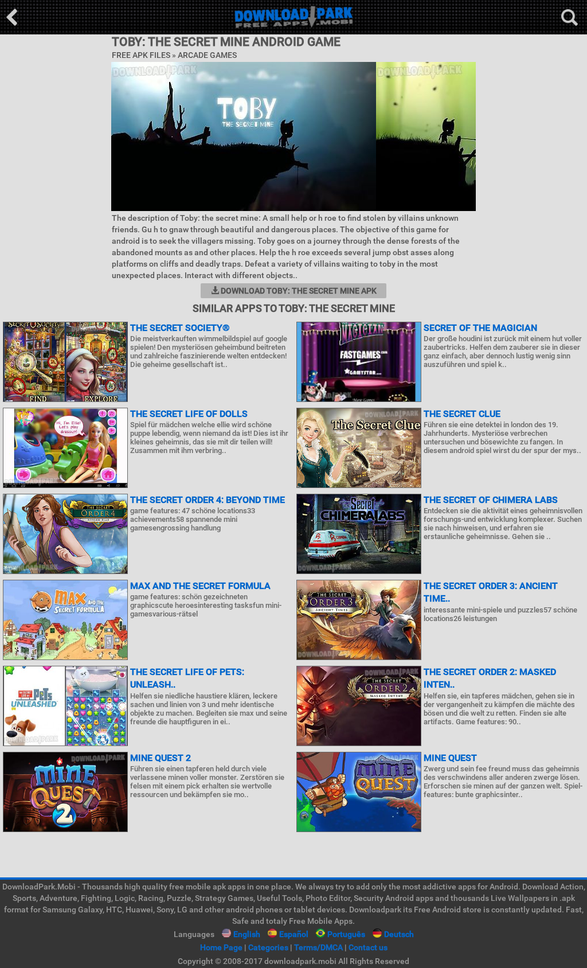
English (246, 934)
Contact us (368, 947)
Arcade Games (207, 55)
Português (346, 934)
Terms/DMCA (318, 947)
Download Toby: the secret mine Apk (298, 290)
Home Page (221, 947)
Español (293, 934)
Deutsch (399, 934)
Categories (268, 947)
